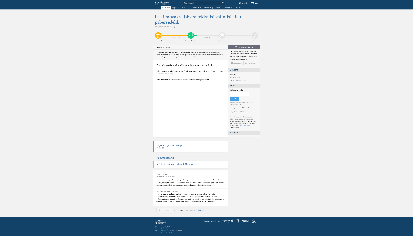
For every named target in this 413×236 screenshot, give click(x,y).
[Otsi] (223, 3)
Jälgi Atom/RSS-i (240, 112)
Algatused (166, 8)
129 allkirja (206, 33)
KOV (184, 8)
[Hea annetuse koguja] (237, 221)
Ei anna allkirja (162, 174)
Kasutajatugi (208, 8)
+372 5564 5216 (165, 231)
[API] (254, 221)
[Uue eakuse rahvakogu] (227, 221)
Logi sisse (245, 3)
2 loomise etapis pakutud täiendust (176, 164)
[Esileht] (157, 7)
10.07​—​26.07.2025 (174, 33)
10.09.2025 (160, 148)
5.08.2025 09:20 (170, 177)
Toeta (218, 8)
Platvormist (197, 8)
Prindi (235, 133)
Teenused (226, 8)
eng (256, 3)
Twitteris (251, 63)
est (252, 3)
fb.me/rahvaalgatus (167, 233)
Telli (234, 99)
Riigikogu (175, 8)
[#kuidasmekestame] (212, 221)
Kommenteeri (164, 210)
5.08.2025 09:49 (172, 192)
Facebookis (237, 63)
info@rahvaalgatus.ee (165, 229)
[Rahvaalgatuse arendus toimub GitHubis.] (245, 221)
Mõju (237, 8)
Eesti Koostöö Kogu (245, 125)
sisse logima (198, 210)
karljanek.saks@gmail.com (238, 80)
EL (189, 8)
